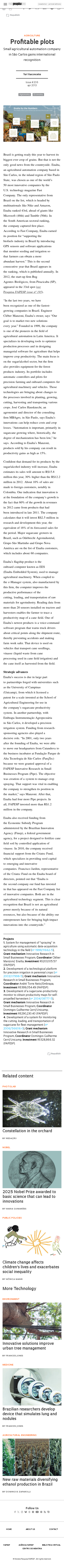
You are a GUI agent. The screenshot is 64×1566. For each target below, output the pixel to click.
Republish (15, 15)
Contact (53, 1529)
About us (30, 1529)
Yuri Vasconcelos (32, 74)
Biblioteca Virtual (51, 1545)
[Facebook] (16, 1512)
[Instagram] (24, 1512)
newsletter (42, 4)
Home (9, 1529)
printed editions (55, 4)
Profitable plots (32, 42)
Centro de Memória (32, 1549)
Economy (38, 95)
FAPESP (6, 1545)
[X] (20, 1512)
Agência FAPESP (26, 1545)
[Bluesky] (29, 1512)
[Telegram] (39, 1512)
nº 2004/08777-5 (41, 999)
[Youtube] (44, 1512)
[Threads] (34, 1512)
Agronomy (24, 95)
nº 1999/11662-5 (42, 950)
